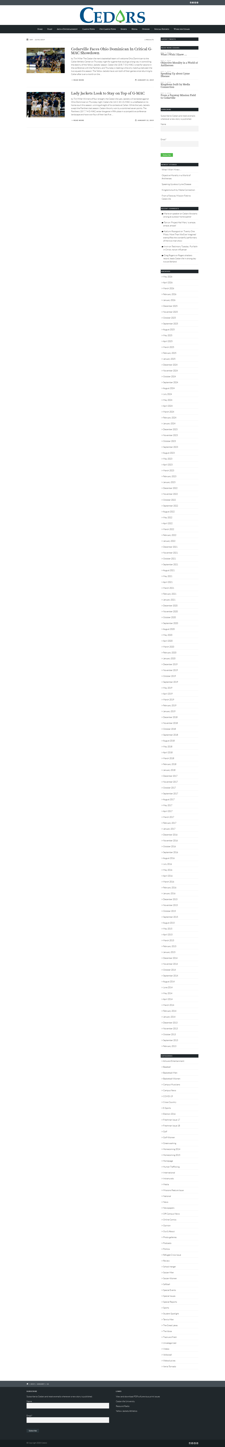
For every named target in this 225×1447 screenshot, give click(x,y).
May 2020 (167, 635)
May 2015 (167, 929)
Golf (165, 1131)
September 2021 (170, 564)
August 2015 (169, 923)
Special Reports (161, 29)
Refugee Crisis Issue (172, 1255)
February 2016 (169, 887)
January (41, 1384)
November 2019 (170, 670)
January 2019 (169, 711)
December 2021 (170, 547)
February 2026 (169, 294)
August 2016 (169, 858)
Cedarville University (125, 1401)
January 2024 (169, 423)
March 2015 (168, 940)
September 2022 (170, 506)
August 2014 (169, 981)
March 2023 (168, 470)
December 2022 (170, 488)
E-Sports (167, 1108)
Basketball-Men (170, 1073)
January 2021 (169, 600)
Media (134, 29)
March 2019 (168, 700)
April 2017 (168, 811)
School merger (169, 1267)
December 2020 (170, 606)
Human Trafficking (171, 1167)
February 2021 (169, 594)
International (169, 1173)
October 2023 (169, 441)
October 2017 (169, 788)
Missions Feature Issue (173, 1190)
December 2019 (170, 664)
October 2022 (169, 500)
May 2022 (167, 517)
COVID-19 (168, 1096)
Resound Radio (122, 1406)
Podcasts (167, 1243)
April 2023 (168, 465)
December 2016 (170, 835)
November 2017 (170, 782)
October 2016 (169, 846)
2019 (33, 1384)
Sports (124, 29)
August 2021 (169, 570)
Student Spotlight (171, 1314)
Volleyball (167, 1355)
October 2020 (169, 617)
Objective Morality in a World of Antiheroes (179, 64)
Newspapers (168, 1208)
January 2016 (169, 893)
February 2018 (169, 764)
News (165, 1202)
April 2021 (168, 582)
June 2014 (168, 987)
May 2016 (167, 870)
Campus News (88, 29)
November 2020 (170, 611)
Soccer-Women (170, 1278)
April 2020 (168, 641)
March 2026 (168, 288)
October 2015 (169, 911)
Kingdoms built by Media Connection (175, 86)
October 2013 (169, 1034)
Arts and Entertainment (173, 1061)
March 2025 (168, 347)
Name (163, 124)
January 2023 (169, 482)
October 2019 (169, 676)
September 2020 (170, 623)
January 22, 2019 (146, 80)
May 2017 (167, 805)
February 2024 (169, 418)
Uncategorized (169, 1343)
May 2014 (167, 993)
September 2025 (170, 324)
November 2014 (170, 964)
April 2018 (168, 752)
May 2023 (167, 459)
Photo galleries (170, 1237)
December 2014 (170, 958)
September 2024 (170, 382)
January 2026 (169, 300)
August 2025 (169, 329)
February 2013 (169, 1046)
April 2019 (168, 694)
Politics (166, 1249)
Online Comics (169, 1220)
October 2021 (169, 559)
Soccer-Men (168, 1272)
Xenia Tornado (169, 1366)
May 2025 (167, 335)
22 (48, 1384)
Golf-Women (169, 1137)
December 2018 (170, 717)
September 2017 (170, 793)
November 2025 (170, 312)
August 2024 (169, 388)
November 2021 (170, 553)
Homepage (168, 1161)
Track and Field (170, 1337)
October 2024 (169, 376)
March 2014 (168, 1005)
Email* (163, 139)
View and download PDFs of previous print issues (138, 1396)
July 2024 (167, 394)
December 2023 (170, 429)
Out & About (169, 1231)
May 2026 (167, 277)
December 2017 (170, 776)
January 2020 (169, 658)
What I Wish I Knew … (174, 54)
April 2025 (168, 341)
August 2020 (169, 629)
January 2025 (169, 359)
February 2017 (169, 823)
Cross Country (169, 1102)
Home (40, 29)
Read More (79, 80)
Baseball (167, 1067)
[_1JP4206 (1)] (46, 104)
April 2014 (168, 999)
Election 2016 (169, 1114)
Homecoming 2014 (171, 1149)
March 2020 (168, 647)
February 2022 (169, 535)
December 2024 (170, 365)
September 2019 (170, 682)
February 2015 (169, 946)
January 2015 (169, 952)
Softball (166, 1284)
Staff (49, 29)
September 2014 (170, 976)
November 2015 (170, 905)
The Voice (167, 1331)
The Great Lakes (170, 1325)
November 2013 (170, 1028)
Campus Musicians (171, 1084)
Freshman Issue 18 (171, 1126)
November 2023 (170, 435)
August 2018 (169, 741)
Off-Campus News (107, 29)
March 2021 (168, 588)
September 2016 (170, 852)
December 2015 (170, 899)
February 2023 (169, 476)
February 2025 (169, 353)
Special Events (169, 1290)
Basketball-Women (171, 1079)
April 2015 (168, 934)
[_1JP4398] (46, 60)
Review (166, 1261)
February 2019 (169, 705)
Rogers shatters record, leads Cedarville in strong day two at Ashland (179, 258)
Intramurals (168, 1178)
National (167, 1196)
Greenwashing (169, 1143)
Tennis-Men (168, 1319)
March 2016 (168, 882)
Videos (166, 1349)
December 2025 (170, 306)
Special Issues (169, 1296)
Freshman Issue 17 (171, 1120)
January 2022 (169, 541)
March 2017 (168, 817)
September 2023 (170, 447)
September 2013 (170, 1040)
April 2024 (168, 406)
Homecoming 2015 (171, 1155)
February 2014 (169, 1011)
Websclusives (169, 1361)
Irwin (166, 246)
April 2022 (168, 523)
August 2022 (169, 512)
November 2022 (170, 494)
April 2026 (168, 282)
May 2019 (167, 688)
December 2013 (170, 1023)
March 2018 (168, 758)
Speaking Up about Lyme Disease (175, 75)
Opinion (146, 29)
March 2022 (168, 529)
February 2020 (169, 653)
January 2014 (169, 1017)
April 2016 (168, 876)
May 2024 (167, 400)
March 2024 (168, 412)
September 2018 (170, 735)
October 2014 (169, 970)
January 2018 (169, 770)
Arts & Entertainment (67, 29)
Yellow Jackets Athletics (126, 1411)
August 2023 (169, 453)
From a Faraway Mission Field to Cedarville (178, 97)
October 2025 (169, 318)
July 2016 (167, 864)
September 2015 (170, 917)
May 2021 (167, 576)
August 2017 (169, 799)
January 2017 (169, 829)
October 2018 (169, 729)
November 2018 (170, 723)
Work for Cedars (182, 29)
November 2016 (170, 840)
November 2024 (170, 371)
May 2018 (167, 746)
